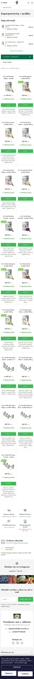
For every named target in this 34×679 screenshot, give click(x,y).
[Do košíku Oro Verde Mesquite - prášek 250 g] (8, 292)
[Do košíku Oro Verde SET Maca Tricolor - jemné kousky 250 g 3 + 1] (8, 483)
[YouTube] (22, 643)
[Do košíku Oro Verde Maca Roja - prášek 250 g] (25, 199)
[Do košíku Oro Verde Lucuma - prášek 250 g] (8, 151)
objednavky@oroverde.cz (19, 628)
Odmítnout (9, 673)
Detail (8, 105)
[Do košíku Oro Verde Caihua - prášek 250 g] (8, 338)
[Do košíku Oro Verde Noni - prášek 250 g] (25, 292)
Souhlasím (25, 674)
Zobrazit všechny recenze (20, 543)
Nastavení (17, 667)
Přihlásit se (25, 599)
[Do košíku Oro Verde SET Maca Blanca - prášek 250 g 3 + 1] (25, 386)
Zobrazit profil (16, 571)
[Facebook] (13, 643)
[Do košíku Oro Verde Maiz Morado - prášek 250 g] (25, 245)
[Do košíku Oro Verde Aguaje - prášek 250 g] (25, 105)
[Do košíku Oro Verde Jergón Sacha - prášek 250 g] (25, 338)
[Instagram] (18, 643)
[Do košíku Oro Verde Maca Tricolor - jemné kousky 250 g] (8, 245)
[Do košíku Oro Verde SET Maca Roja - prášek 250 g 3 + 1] (25, 434)
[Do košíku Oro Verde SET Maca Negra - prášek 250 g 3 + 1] (8, 434)
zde (25, 663)
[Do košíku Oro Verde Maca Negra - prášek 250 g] (8, 199)
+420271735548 (18, 632)
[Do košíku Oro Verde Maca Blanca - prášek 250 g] (25, 151)
